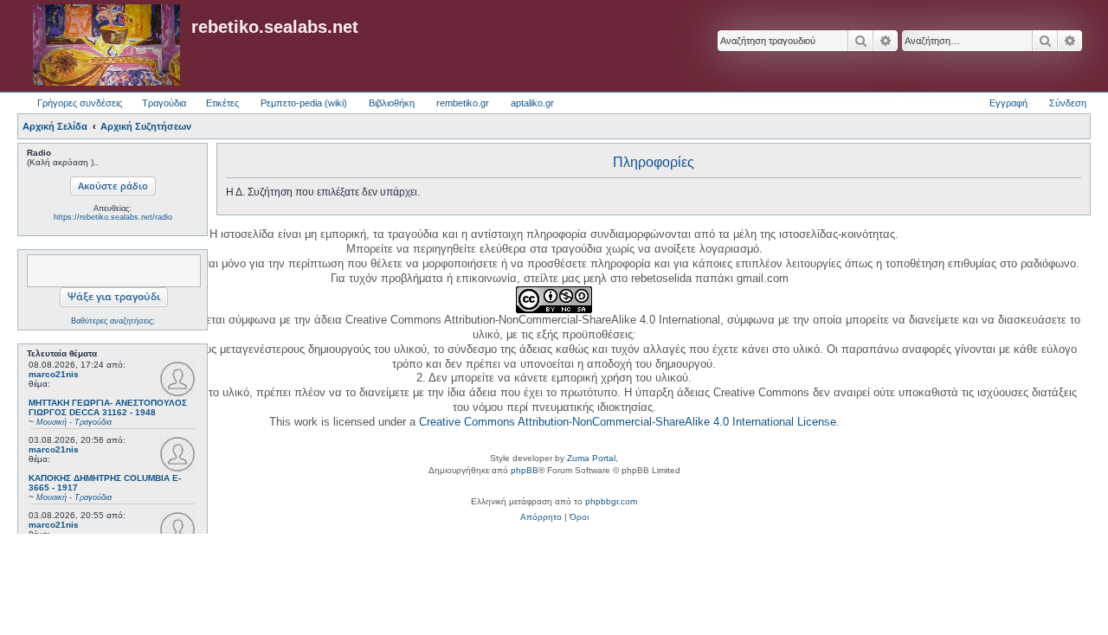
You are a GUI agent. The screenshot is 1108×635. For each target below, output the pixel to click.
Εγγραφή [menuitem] (1008, 103)
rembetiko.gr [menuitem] (462, 103)
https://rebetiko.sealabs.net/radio (113, 217)
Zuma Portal (591, 458)
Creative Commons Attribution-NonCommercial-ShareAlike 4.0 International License (627, 421)
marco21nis (54, 374)
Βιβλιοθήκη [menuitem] (392, 103)
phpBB (524, 470)
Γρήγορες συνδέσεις (79, 103)
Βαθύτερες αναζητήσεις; (113, 321)
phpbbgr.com (611, 501)
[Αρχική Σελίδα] (106, 45)
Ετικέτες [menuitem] (222, 103)
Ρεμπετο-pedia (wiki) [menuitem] (304, 103)
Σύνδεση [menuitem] (1067, 103)
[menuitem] (541, 517)
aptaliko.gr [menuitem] (532, 103)
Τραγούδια (164, 103)
